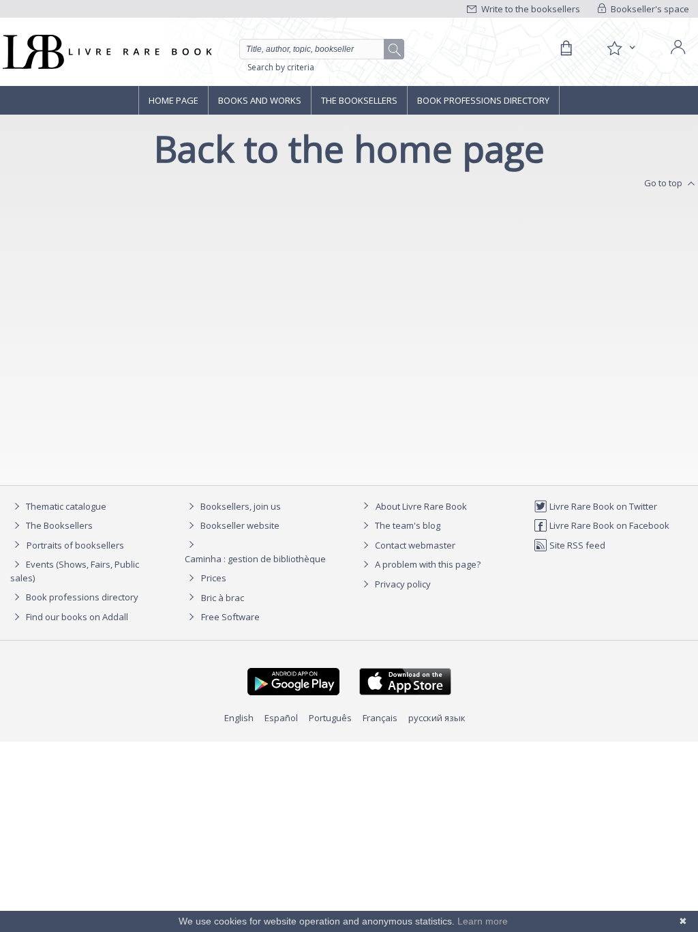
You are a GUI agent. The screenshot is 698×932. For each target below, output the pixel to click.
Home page (173, 100)
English (239, 718)
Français (380, 718)
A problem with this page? (427, 564)
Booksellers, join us (239, 506)
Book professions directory (483, 100)
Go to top (664, 183)
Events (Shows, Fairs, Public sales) (74, 571)
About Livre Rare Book (421, 506)
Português (330, 718)
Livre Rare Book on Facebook (608, 525)
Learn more (482, 921)
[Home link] (106, 52)
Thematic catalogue (65, 506)
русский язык (437, 718)
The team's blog (406, 525)
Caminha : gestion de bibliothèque (255, 559)
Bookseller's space (649, 9)
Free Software (230, 617)
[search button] (394, 50)
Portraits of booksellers (75, 545)
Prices (213, 578)
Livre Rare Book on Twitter (602, 506)
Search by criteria (280, 67)
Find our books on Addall (76, 617)
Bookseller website (238, 525)
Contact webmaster (414, 545)
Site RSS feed (576, 545)
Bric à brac (222, 598)
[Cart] (566, 48)
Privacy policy (402, 584)
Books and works (259, 100)
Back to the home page (349, 148)
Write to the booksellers (529, 9)
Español (281, 718)
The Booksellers (359, 100)
